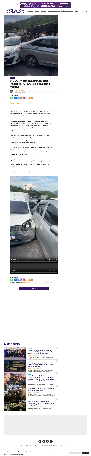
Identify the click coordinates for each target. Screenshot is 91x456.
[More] (31, 98)
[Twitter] (19, 98)
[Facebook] (15, 98)
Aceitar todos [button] (85, 453)
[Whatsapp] (11, 98)
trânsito (21, 160)
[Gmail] (27, 98)
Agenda (37, 11)
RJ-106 (48, 282)
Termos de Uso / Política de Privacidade (61, 445)
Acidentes (30, 282)
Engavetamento (38, 282)
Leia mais (22, 454)
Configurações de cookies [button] (75, 453)
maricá (44, 282)
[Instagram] (23, 98)
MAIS (76, 11)
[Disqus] (34, 320)
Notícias (30, 11)
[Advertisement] (75, 27)
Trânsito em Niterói (67, 11)
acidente (24, 282)
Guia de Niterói (20, 90)
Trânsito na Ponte (54, 11)
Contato (37, 445)
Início (21, 445)
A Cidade (43, 11)
